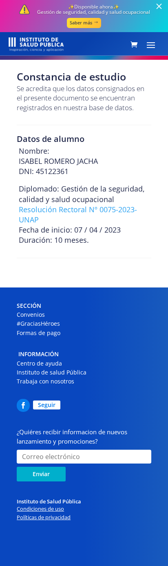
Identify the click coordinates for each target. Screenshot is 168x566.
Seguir (46, 405)
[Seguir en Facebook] (23, 405)
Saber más (81, 23)
